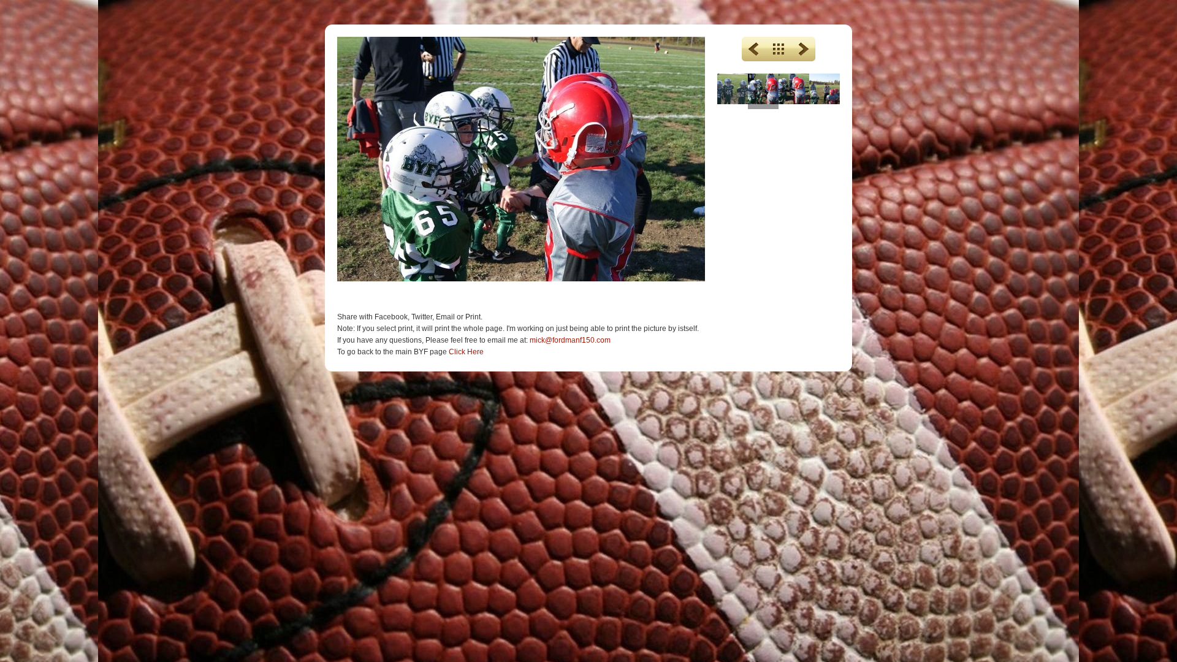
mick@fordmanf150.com (570, 340)
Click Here (466, 352)
